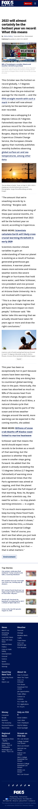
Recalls (4, 718)
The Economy (6, 723)
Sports (4, 661)
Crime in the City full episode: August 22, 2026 (11, 610)
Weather (21, 627)
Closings (20, 633)
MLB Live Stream (23, 746)
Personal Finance (7, 725)
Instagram (13, 785)
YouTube (21, 785)
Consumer (5, 715)
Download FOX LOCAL (22, 688)
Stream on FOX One (22, 734)
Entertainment (6, 654)
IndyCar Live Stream (21, 754)
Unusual (4, 656)
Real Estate (5, 728)
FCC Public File (22, 702)
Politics (4, 647)
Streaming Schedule (5, 634)
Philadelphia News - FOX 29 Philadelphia (7, 745)
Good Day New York (6, 673)
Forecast (20, 630)
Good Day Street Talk (7, 678)
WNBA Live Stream (21, 771)
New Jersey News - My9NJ (8, 740)
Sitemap (4, 666)
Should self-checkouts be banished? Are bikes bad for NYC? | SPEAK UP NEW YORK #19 (13, 601)
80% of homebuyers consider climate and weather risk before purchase (16, 65)
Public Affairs (21, 694)
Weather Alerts (22, 635)
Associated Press (19, 36)
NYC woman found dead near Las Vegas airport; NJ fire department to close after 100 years (13, 591)
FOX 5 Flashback (23, 723)
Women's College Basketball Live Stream (23, 765)
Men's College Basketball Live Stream (22, 759)
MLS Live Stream (23, 774)
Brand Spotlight (22, 728)
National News (7, 644)
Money (5, 712)
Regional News (6, 734)
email (29, 785)
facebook (9, 785)
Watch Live (28, 3)
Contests (20, 699)
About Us (21, 672)
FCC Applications (23, 704)
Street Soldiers (22, 718)
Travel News (21, 640)
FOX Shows (21, 684)
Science (4, 659)
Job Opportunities (23, 691)
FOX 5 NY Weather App (21, 644)
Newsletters (6, 664)
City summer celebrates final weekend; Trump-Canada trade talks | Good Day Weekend (12, 572)
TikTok (17, 785)
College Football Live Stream (22, 742)
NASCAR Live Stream (21, 749)
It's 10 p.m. (21, 707)
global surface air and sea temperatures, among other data (16, 156)
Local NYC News (7, 637)
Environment (29, 36)
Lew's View (21, 720)
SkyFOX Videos (22, 725)
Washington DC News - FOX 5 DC (8, 751)
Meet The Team (22, 677)
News (4, 627)
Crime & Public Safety (7, 650)
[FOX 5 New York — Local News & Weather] (8, 3)
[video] (31, 573)
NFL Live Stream (23, 739)
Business (5, 720)
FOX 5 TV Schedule (20, 681)
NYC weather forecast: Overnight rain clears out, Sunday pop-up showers (13, 582)
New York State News (7, 641)
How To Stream (22, 675)
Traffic (19, 638)
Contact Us (21, 697)
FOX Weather (21, 647)
